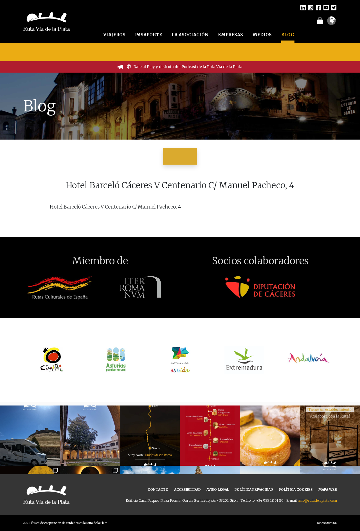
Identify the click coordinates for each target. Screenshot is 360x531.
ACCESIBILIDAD (187, 489)
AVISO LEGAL (217, 489)
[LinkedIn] (303, 7)
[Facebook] (318, 7)
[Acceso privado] (320, 20)
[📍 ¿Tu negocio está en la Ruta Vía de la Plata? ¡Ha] (330, 435)
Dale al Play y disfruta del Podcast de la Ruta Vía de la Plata (187, 66)
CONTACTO (158, 489)
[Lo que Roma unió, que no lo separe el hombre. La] (150, 435)
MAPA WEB (327, 489)
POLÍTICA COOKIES (296, 489)
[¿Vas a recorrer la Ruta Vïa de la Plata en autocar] (30, 435)
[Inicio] (46, 21)
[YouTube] (326, 7)
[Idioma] (331, 22)
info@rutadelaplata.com (317, 500)
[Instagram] (310, 7)
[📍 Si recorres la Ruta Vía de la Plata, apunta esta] (270, 435)
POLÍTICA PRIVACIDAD (254, 489)
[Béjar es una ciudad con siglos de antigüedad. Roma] (90, 435)
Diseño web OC (327, 523)
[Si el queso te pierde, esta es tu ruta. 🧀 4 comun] (210, 435)
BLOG (287, 34)
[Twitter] (333, 7)
